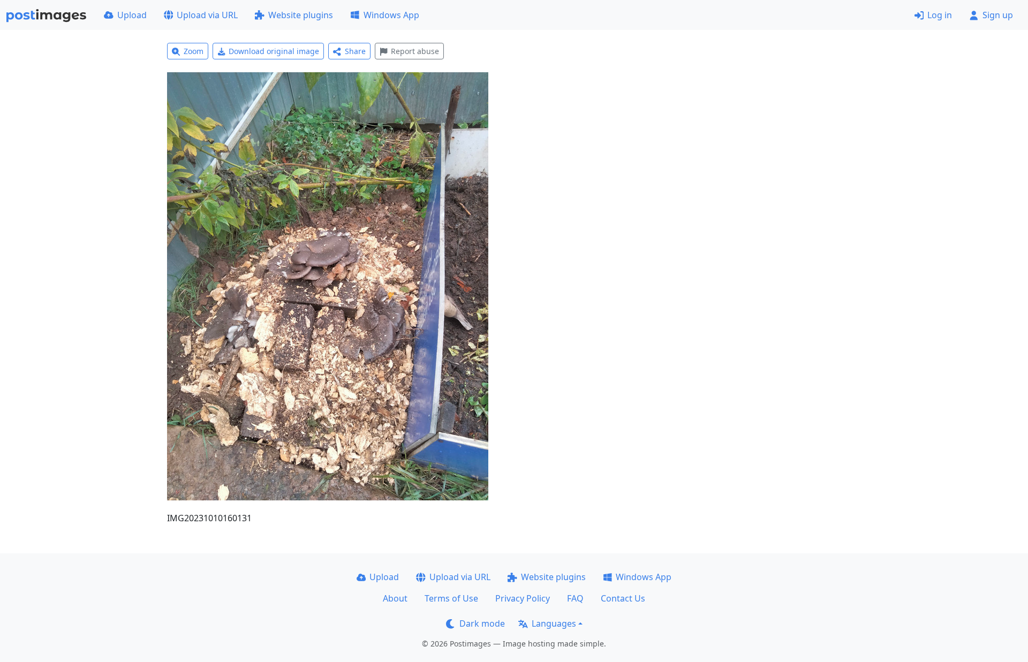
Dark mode (482, 623)
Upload (132, 15)
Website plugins (300, 15)
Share (355, 51)
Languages (554, 623)
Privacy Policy (522, 598)
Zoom (193, 51)
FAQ (575, 598)
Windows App (391, 15)
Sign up (997, 15)
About (395, 598)
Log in (939, 15)
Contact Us (623, 598)
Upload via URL (207, 15)
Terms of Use (451, 598)
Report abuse (415, 51)
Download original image (274, 51)
